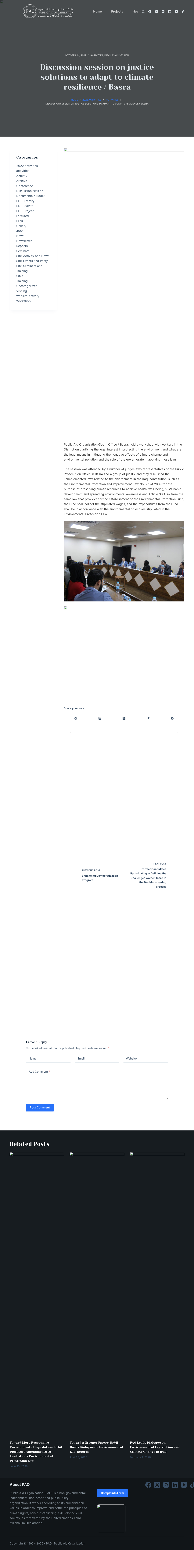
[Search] (143, 11)
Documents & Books (30, 196)
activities (96, 55)
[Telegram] (148, 718)
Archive (21, 181)
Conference (24, 186)
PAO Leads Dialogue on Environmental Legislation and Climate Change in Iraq (155, 1447)
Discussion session (116, 55)
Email (81, 1058)
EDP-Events (24, 206)
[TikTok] (182, 11)
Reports (22, 246)
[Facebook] (149, 11)
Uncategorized (27, 286)
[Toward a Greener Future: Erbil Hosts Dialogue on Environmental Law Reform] (97, 1294)
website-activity (27, 296)
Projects (117, 11)
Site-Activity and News (32, 256)
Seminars (22, 251)
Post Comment (40, 1107)
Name (33, 1058)
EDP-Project (25, 211)
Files (19, 221)
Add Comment (39, 1071)
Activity (21, 176)
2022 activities (27, 166)
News (20, 236)
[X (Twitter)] (156, 11)
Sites (19, 276)
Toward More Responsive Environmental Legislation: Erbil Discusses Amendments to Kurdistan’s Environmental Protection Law (36, 1452)
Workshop (23, 301)
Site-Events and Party (32, 261)
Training (22, 281)
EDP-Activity (25, 201)
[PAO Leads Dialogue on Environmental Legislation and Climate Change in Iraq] (157, 1294)
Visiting (21, 291)
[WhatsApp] (172, 718)
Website (131, 1058)
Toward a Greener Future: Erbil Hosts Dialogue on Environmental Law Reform (96, 1447)
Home (97, 11)
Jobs (19, 231)
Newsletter (24, 241)
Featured (22, 216)
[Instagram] (163, 11)
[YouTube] (176, 11)
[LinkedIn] (169, 11)
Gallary (21, 226)
